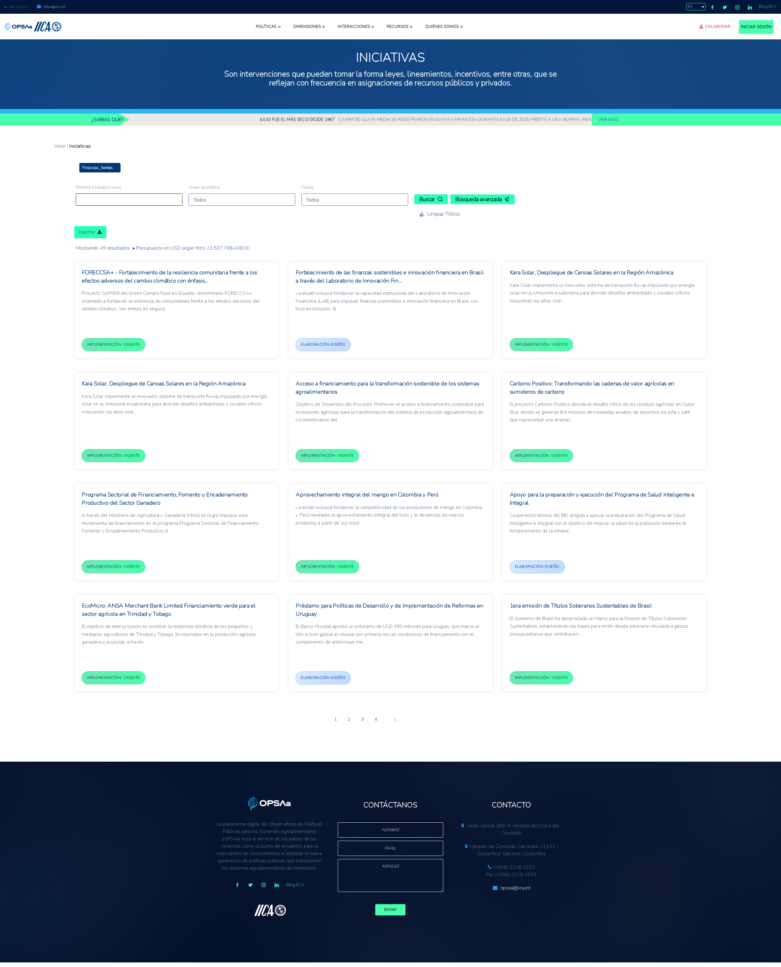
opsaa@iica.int (54, 7)
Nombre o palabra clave (98, 187)
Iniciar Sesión (756, 27)
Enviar (390, 909)
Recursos (397, 26)
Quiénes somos (442, 26)
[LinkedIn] (750, 7)
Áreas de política (204, 187)
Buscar (427, 199)
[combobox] (242, 199)
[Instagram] (737, 7)
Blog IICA (767, 6)
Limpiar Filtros (443, 214)
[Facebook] (712, 7)
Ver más (608, 119)
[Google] (263, 885)
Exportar (87, 232)
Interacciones (354, 26)
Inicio (60, 146)
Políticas (266, 26)
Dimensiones (307, 26)
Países (307, 187)
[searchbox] (221, 198)
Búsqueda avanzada (478, 199)
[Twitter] (725, 7)
